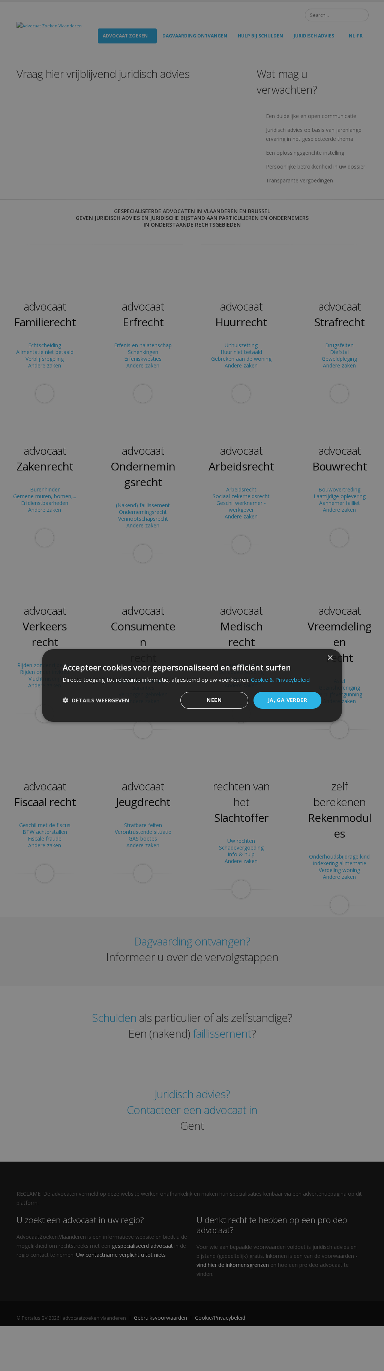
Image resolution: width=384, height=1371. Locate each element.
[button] (96, 700)
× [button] (330, 658)
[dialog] (192, 685)
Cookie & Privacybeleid (280, 679)
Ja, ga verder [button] (287, 699)
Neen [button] (214, 699)
